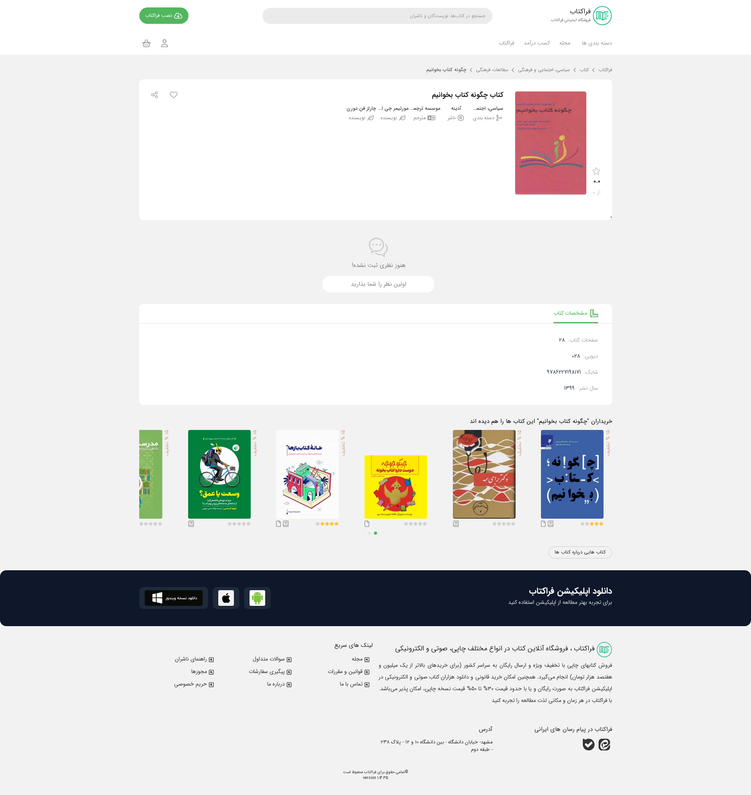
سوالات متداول (269, 659)
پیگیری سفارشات (267, 671)
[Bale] (589, 744)
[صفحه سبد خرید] (146, 43)
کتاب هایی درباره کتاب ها (580, 552)
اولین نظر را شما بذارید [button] (378, 284)
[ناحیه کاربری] (164, 43)
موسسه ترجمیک (424, 109)
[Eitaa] (604, 744)
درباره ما (276, 684)
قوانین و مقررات (345, 671)
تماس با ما (351, 684)
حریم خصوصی (190, 684)
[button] (596, 43)
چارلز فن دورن (361, 109)
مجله (357, 659)
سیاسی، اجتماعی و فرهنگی (487, 109)
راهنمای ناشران (191, 659)
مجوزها (199, 671)
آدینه (456, 109)
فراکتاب (369, 772)
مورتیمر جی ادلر (393, 109)
